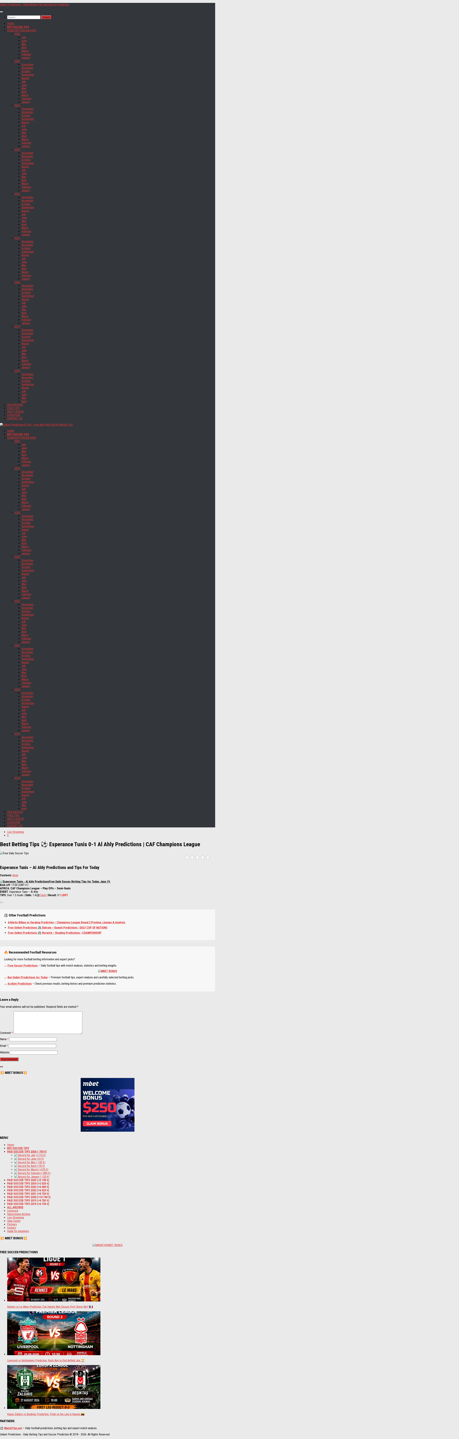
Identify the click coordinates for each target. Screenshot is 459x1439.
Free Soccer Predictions (23, 965)
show (15, 875)
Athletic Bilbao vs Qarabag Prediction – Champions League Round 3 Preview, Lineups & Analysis (66, 922)
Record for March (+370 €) (32, 1169)
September (28, 74)
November (27, 68)
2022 (17, 194)
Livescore (12, 1210)
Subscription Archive (18, 1214)
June (24, 40)
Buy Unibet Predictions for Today (28, 977)
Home (10, 1145)
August (25, 78)
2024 (17, 105)
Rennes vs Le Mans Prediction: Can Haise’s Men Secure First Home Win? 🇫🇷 (50, 1306)
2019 (17, 326)
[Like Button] (1, 902)
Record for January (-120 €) (33, 1176)
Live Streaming (15, 832)
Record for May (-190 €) (31, 1162)
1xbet (43, 895)
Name (4, 1039)
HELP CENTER (15, 411)
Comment (6, 1033)
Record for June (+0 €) (30, 1159)
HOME (10, 23)
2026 (17, 34)
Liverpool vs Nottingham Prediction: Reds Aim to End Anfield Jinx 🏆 (46, 1360)
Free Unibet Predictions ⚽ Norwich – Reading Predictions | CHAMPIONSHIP (54, 932)
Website (4, 1052)
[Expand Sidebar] (1, 1066)
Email (4, 1046)
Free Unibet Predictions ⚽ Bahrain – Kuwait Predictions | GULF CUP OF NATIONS (57, 927)
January (26, 57)
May (24, 44)
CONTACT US (14, 418)
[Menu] (1, 11)
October (26, 71)
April (24, 47)
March (25, 51)
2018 (17, 371)
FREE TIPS (13, 408)
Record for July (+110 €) (31, 1155)
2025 (17, 61)
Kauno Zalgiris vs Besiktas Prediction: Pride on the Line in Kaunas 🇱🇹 (45, 1414)
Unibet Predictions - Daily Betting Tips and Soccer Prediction (34, 4)
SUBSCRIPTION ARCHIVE (21, 30)
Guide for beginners (18, 1231)
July (24, 37)
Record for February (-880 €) (34, 1173)
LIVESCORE (13, 415)
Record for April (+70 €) (31, 1166)
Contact (11, 1227)
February (26, 54)
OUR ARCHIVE (15, 405)
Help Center (14, 1221)
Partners (12, 1224)
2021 (17, 238)
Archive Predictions (20, 983)
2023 (17, 149)
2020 (17, 282)
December (28, 64)
